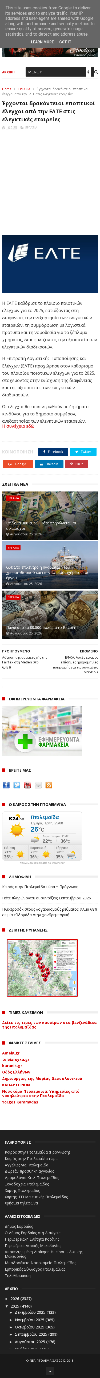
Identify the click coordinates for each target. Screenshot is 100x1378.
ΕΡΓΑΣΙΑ (24, 89)
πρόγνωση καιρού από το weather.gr (42, 863)
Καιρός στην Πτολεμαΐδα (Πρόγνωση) (37, 1152)
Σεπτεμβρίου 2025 (31, 1334)
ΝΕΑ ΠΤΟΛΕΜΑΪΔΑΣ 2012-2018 (52, 1360)
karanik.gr (12, 1065)
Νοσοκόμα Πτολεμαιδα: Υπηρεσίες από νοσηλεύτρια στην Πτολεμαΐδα (40, 1093)
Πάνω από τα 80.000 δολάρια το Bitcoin (40, 627)
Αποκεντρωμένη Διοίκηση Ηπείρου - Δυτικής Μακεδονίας (43, 1254)
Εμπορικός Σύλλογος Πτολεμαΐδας (35, 1269)
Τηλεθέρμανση (18, 1275)
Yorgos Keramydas (20, 1102)
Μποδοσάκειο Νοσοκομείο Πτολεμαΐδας (40, 1262)
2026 (15, 1298)
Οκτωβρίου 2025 (30, 1327)
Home (6, 89)
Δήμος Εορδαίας (19, 1226)
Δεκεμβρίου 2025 (30, 1312)
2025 (15, 1306)
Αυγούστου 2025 (30, 1341)
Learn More (42, 42)
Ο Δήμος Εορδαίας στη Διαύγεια (33, 1232)
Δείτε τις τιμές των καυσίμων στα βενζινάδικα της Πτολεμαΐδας (49, 1025)
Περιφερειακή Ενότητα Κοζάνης (32, 1239)
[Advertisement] (50, 181)
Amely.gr (10, 1053)
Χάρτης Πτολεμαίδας (22, 1190)
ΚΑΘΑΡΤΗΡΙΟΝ (16, 1084)
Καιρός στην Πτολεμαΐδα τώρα (31, 1158)
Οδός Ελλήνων (16, 1072)
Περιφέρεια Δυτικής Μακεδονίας (33, 1245)
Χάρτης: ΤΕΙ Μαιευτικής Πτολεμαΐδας (36, 1196)
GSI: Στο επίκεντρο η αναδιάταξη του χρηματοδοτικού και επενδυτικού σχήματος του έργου (48, 572)
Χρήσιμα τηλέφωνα (21, 1203)
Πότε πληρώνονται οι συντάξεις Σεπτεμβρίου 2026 (46, 897)
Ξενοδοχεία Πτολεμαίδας (27, 1183)
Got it (65, 42)
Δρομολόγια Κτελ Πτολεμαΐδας (32, 1177)
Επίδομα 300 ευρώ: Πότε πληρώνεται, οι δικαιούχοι (41, 525)
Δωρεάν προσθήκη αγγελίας (29, 1171)
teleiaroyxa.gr (15, 1059)
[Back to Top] (50, 1371)
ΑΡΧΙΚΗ (8, 72)
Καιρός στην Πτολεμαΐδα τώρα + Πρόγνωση (40, 886)
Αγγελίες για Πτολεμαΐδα (26, 1164)
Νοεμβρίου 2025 (30, 1319)
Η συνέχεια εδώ (18, 426)
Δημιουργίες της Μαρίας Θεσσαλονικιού (42, 1078)
